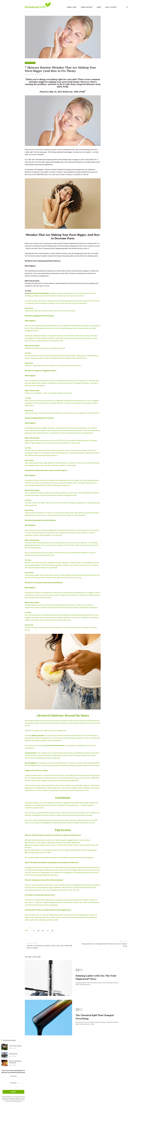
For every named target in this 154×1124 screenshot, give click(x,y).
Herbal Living (71, 7)
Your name (13, 1076)
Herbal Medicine (86, 7)
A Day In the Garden (15, 1046)
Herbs (99, 7)
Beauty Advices (110, 7)
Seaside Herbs (13, 1054)
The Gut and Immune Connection (15, 1062)
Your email (13, 1083)
